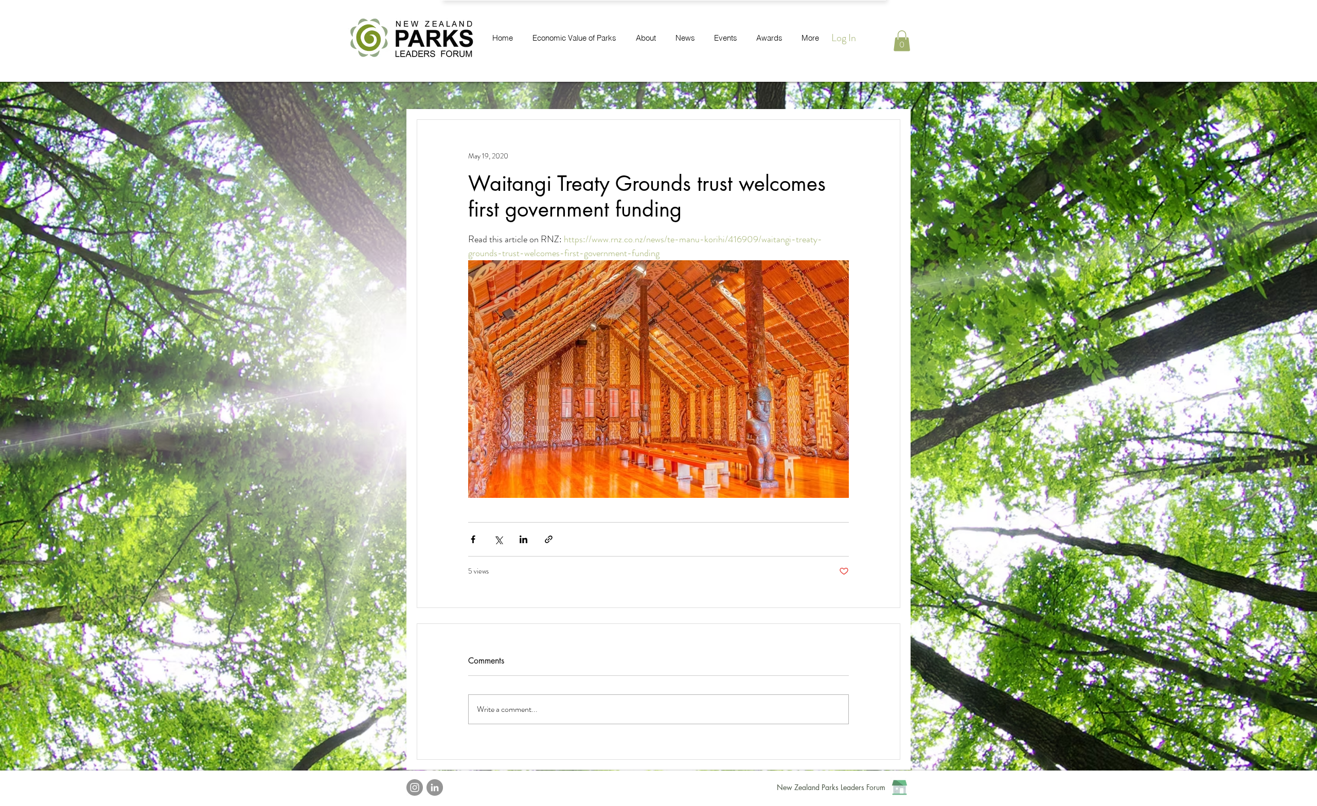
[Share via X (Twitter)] (498, 539)
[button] (902, 40)
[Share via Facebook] (473, 539)
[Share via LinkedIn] (523, 539)
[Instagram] (414, 787)
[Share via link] (549, 539)
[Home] (899, 787)
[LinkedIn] (434, 787)
